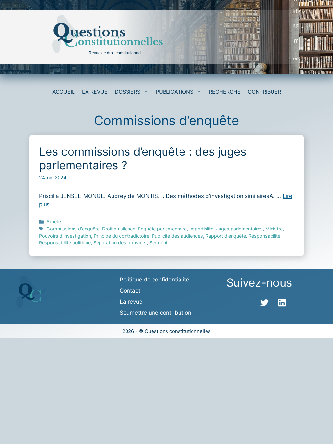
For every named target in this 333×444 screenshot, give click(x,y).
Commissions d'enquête (73, 228)
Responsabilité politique (65, 242)
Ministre (274, 228)
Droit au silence (118, 228)
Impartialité (201, 228)
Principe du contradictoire (121, 236)
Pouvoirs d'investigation (65, 236)
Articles (55, 221)
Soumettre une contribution (155, 312)
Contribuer (264, 91)
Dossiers (127, 91)
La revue (95, 91)
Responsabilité (264, 236)
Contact (130, 290)
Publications (174, 91)
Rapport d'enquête (226, 236)
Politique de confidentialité (154, 279)
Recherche (225, 91)
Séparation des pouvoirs (120, 242)
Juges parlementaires (239, 228)
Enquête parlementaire (162, 228)
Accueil (63, 91)
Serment (158, 242)
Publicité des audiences (177, 236)
